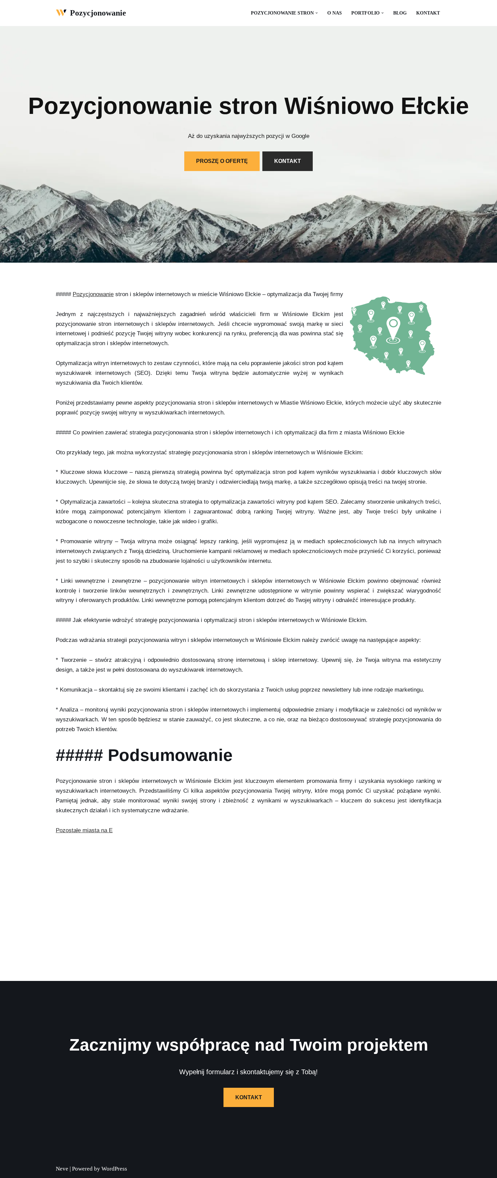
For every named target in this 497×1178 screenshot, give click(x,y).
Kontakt (428, 13)
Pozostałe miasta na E (84, 830)
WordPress (114, 1168)
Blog (400, 13)
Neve (62, 1168)
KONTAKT (287, 161)
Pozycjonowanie (93, 294)
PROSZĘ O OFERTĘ (222, 161)
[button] (316, 13)
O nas (334, 13)
